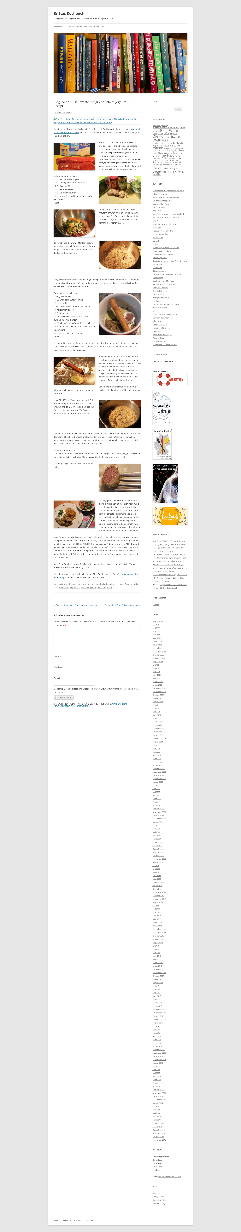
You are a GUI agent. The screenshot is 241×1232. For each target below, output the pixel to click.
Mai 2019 (156, 912)
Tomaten (157, 167)
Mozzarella (168, 153)
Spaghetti (177, 162)
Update (166, 168)
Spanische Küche (160, 324)
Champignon (158, 133)
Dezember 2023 (159, 728)
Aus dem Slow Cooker (162, 204)
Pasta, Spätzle (158, 294)
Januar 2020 (157, 885)
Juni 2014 (156, 1110)
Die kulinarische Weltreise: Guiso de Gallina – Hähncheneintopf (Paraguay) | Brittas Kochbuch (170, 557)
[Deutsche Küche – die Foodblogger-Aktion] (162, 459)
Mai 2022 (156, 792)
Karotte (165, 145)
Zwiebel (157, 174)
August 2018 (158, 942)
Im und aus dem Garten (162, 251)
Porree (178, 158)
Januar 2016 (157, 1046)
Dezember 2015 (159, 1049)
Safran (109, 587)
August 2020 (158, 862)
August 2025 (158, 661)
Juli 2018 (156, 946)
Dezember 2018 (159, 929)
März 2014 (157, 1120)
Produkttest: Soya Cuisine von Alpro (123, 605)
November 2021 (159, 812)
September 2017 (159, 979)
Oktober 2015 (158, 1056)
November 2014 (159, 1093)
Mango (155, 153)
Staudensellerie (165, 164)
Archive (156, 604)
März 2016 (157, 1039)
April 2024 (157, 715)
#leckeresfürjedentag (160, 126)
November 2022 (159, 772)
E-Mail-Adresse (61, 667)
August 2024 (158, 701)
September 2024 (159, 698)
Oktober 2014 (158, 1096)
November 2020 (159, 852)
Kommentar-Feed (160, 1200)
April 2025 (157, 675)
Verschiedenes (159, 338)
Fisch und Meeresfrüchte (163, 231)
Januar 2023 (157, 765)
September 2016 (159, 1019)
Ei (153, 143)
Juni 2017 (156, 989)
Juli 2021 (156, 825)
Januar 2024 (157, 725)
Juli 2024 (156, 705)
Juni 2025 (156, 668)
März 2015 (157, 1079)
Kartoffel (175, 145)
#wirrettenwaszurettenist (166, 127)
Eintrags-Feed (158, 1196)
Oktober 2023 (158, 735)
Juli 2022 (156, 785)
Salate (155, 311)
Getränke (156, 241)
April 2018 (157, 956)
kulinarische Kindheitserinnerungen (167, 274)
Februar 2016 (158, 1043)
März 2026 (157, 638)
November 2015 (159, 1053)
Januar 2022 (157, 805)
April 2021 (157, 835)
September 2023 (159, 738)
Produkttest (158, 301)
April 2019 (157, 915)
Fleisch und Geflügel (161, 234)
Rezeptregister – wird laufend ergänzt (86, 26)
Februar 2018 (158, 962)
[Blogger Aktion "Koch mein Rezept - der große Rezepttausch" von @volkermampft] (165, 502)
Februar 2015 (158, 1083)
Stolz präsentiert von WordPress (85, 1220)
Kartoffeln (158, 147)
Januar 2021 (157, 845)
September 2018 (159, 939)
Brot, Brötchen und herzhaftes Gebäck (168, 214)
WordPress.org (159, 1203)
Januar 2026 (157, 645)
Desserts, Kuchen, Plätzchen (164, 224)
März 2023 (157, 758)
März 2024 (157, 718)
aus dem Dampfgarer (161, 200)
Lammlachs (101, 587)
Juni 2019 (156, 909)
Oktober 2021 (158, 815)
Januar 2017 (157, 1006)
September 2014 (159, 1099)
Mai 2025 (156, 671)
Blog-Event (74, 587)
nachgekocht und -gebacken (109, 584)
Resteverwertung (161, 162)
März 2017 (157, 999)
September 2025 (159, 658)
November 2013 (159, 1133)
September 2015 (159, 1059)
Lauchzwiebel (173, 150)
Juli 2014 (156, 1106)
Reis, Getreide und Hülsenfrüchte (165, 160)
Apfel (182, 127)
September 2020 (159, 859)
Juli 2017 (156, 986)
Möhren (156, 156)
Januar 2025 (157, 685)
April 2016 (157, 1036)
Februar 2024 (158, 721)
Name (57, 656)
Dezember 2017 (159, 969)
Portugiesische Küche (161, 297)
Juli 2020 (156, 865)
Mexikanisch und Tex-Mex (163, 281)
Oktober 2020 (158, 855)
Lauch (164, 150)
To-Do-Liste (157, 331)
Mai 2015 (156, 1073)
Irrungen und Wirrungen (163, 254)
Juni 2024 (156, 708)
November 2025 (159, 651)
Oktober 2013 (158, 1136)
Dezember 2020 (159, 849)
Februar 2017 (158, 1002)
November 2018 (159, 932)
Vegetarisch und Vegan (162, 334)
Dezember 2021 (159, 808)
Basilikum (156, 131)
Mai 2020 (156, 872)
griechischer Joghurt (87, 587)
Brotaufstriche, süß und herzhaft (166, 217)
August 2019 (158, 902)
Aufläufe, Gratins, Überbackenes (166, 197)
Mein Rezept (158, 277)
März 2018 (157, 959)
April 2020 (157, 875)
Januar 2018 (157, 966)
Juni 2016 (156, 1029)
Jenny (155, 568)
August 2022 (158, 782)
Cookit (155, 221)
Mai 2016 (156, 1033)
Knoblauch (180, 147)
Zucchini (179, 172)
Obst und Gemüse (160, 287)
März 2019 (157, 919)
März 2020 (157, 879)
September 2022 (159, 778)
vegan (175, 167)
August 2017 (158, 982)
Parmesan (157, 158)
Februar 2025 (158, 681)
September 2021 (159, 818)
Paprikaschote (170, 156)
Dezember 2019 (159, 889)
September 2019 (159, 899)
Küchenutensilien (160, 271)
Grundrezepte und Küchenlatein (166, 247)
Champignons (170, 133)
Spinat (156, 164)
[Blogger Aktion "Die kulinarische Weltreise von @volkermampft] (162, 424)
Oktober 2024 (158, 695)
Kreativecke (157, 267)
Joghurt (156, 145)
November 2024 (159, 691)
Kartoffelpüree (169, 148)
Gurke (180, 143)
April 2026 (157, 634)
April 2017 (157, 996)
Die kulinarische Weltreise (166, 138)
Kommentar (60, 625)
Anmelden (157, 1193)
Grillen (155, 244)
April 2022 (157, 795)
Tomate (176, 164)
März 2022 (157, 798)
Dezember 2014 (159, 1089)
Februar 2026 (158, 641)
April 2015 (157, 1076)
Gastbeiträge (158, 237)
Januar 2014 (157, 1126)
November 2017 (159, 972)
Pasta (164, 158)
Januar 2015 (157, 1086)
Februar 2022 (158, 802)
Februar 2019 (158, 922)
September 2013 (159, 1140)
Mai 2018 (156, 952)
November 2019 (159, 892)
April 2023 (157, 755)
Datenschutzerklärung (62, 1220)
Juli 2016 (156, 1026)
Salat (171, 162)
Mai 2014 (156, 1113)
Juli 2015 (156, 1066)
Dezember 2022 (159, 768)
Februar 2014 (158, 1123)
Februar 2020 (158, 882)
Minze (160, 153)
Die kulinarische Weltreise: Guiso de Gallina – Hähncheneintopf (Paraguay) (170, 577)
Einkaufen (157, 227)
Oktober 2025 (158, 655)
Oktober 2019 (158, 895)
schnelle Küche (159, 321)
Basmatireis (64, 587)
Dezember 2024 (159, 688)
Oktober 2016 (158, 1016)
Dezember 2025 (159, 648)
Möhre (177, 153)
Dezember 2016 (159, 1009)
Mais (182, 150)
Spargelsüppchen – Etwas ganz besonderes (75, 605)
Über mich (58, 26)
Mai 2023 (156, 752)
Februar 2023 (158, 762)
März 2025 (157, 678)
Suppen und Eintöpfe (161, 328)
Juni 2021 (156, 829)
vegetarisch (163, 171)
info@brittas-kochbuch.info (169, 1176)
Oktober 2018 (158, 936)
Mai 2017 (156, 992)
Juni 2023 (156, 748)
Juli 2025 (156, 665)
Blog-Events (92, 584)
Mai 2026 (156, 631)
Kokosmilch (157, 150)
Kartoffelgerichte (160, 257)
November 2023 (159, 732)
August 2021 (158, 822)
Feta (156, 143)
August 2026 (158, 621)
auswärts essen (159, 207)
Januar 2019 (157, 926)
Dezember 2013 (159, 1130)
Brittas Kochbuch (69, 13)
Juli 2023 (156, 745)
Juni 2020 (156, 869)
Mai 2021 (156, 832)
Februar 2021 (158, 842)
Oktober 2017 (158, 976)
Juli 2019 (156, 905)
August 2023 (158, 742)
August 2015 (158, 1063)
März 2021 (157, 839)
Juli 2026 (156, 624)
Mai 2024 (156, 711)
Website (57, 678)
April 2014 (157, 1116)
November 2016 (159, 1012)
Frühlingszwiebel (167, 143)
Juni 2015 (156, 1069)
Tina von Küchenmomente (164, 574)
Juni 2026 (156, 628)
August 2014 (158, 1103)
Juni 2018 (156, 949)
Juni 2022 (156, 788)
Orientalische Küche (161, 291)
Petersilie (171, 158)
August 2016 (158, 1023)
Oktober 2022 (158, 775)
